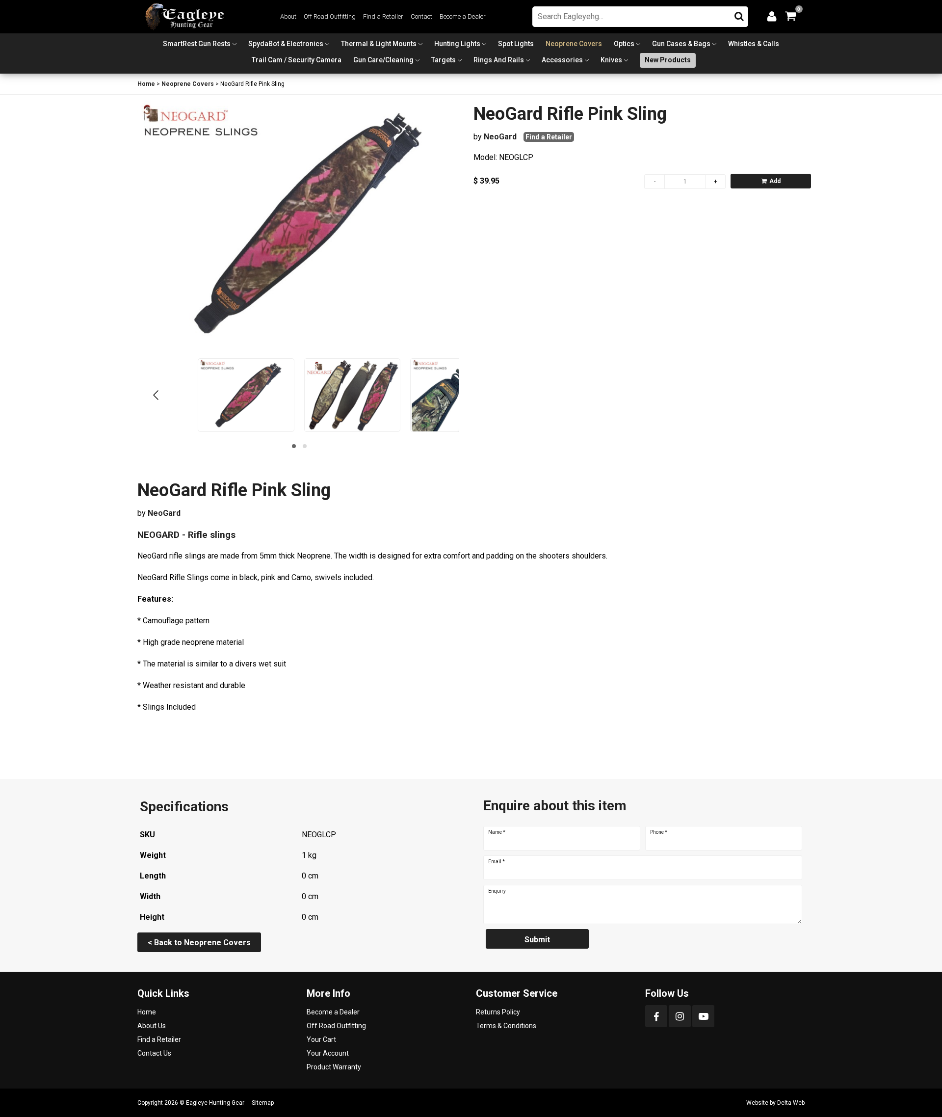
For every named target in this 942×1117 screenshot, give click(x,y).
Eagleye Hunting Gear (215, 1102)
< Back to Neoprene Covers (199, 942)
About (288, 16)
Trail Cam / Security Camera (296, 60)
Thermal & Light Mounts (379, 44)
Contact (421, 16)
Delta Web (791, 1102)
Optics (624, 44)
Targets (443, 60)
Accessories (562, 60)
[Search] (739, 14)
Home (146, 83)
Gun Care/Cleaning (383, 60)
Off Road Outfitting (330, 16)
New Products (668, 60)
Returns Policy (498, 1012)
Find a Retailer (383, 16)
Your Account (328, 1053)
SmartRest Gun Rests (197, 44)
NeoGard (500, 136)
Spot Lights (516, 44)
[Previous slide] (156, 395)
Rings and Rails (498, 60)
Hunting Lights (457, 44)
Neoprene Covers (574, 44)
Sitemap (263, 1102)
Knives (611, 60)
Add (775, 181)
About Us (151, 1026)
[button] (293, 446)
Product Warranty (334, 1067)
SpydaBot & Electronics (285, 44)
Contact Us (154, 1053)
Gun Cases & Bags (681, 44)
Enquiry (497, 891)
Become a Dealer (463, 16)
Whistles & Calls (753, 44)
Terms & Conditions (506, 1026)
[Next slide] (442, 395)
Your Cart (321, 1039)
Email (496, 861)
